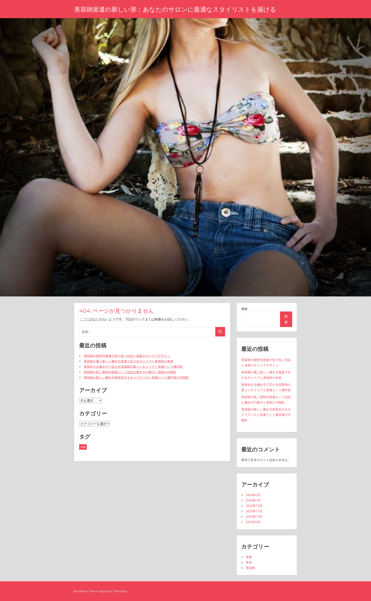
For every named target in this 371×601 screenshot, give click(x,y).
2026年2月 (253, 495)
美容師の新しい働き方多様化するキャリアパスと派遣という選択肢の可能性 (136, 377)
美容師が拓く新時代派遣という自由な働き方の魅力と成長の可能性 (130, 372)
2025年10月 (254, 516)
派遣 (249, 557)
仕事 (82, 447)
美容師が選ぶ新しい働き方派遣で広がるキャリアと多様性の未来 (128, 361)
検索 (244, 309)
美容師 (250, 568)
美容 (249, 562)
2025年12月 (254, 506)
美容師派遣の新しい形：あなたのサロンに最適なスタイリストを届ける (175, 9)
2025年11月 (254, 511)
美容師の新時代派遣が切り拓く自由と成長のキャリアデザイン (127, 356)
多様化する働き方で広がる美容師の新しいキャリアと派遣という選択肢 (133, 366)
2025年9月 (253, 522)
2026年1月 (253, 500)
